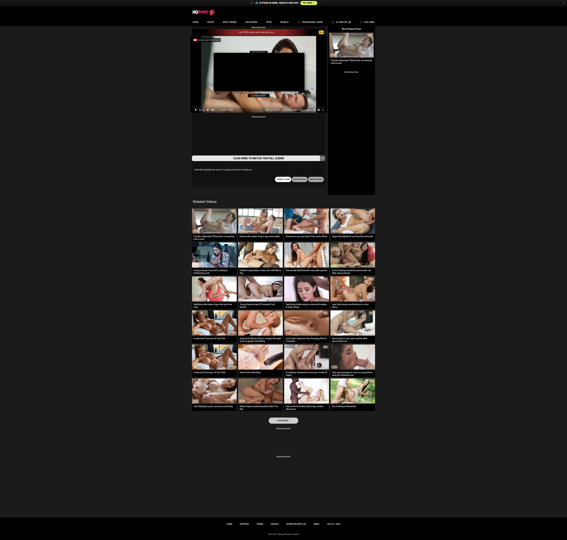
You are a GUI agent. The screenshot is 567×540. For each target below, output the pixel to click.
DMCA (316, 524)
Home (195, 22)
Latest (210, 22)
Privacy (275, 524)
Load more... (283, 420)
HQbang (280, 534)
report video (316, 179)
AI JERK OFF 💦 (341, 22)
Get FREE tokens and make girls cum (256, 32)
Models (284, 22)
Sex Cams (367, 22)
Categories (251, 22)
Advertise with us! (296, 524)
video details (299, 179)
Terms (259, 524)
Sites (269, 22)
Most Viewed (230, 22)
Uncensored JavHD (310, 22)
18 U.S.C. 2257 (333, 524)
